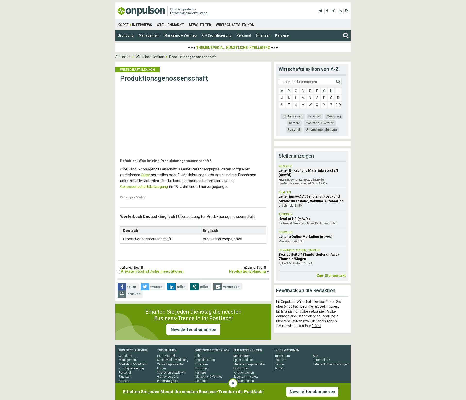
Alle (197, 355)
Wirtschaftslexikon (235, 25)
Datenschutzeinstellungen (331, 364)
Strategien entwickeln (171, 372)
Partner (279, 364)
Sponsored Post (244, 360)
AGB (315, 355)
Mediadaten (241, 355)
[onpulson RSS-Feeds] (346, 11)
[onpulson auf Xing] (333, 11)
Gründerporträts (167, 376)
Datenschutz (321, 360)
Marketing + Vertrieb (180, 35)
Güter (145, 175)
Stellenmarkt (170, 25)
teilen (131, 287)
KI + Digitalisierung (216, 35)
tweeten (156, 287)
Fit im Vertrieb (166, 355)
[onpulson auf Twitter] (321, 11)
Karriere (282, 35)
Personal (243, 35)
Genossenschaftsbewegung (144, 186)
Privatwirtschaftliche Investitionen (152, 271)
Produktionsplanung (247, 271)
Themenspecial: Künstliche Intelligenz (233, 48)
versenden (231, 287)
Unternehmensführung (321, 129)
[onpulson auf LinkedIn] (340, 11)
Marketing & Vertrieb (320, 123)
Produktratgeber (167, 381)
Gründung (126, 35)
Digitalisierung (293, 116)
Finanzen (263, 35)
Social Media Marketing (172, 360)
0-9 (338, 105)
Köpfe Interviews (135, 25)
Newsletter (200, 25)
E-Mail (316, 326)
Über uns (280, 360)
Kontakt (280, 368)
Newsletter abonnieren (193, 329)
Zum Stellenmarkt (331, 276)
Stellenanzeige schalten (249, 364)
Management (149, 35)
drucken (133, 294)
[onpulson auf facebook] (327, 11)
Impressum (282, 355)
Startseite (123, 57)
